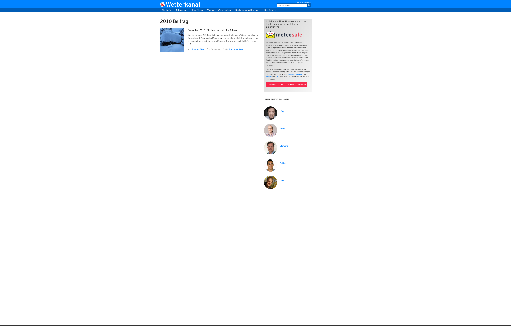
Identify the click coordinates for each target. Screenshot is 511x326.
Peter (282, 128)
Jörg (282, 111)
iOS (277, 77)
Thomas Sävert (199, 49)
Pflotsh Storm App (295, 74)
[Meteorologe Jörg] (270, 113)
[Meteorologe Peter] (270, 130)
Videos (210, 10)
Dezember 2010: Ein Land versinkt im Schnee (213, 30)
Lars (282, 180)
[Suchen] (309, 5)
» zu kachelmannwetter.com (302, 2)
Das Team (269, 10)
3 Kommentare (236, 49)
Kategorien (181, 10)
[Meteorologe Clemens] (270, 147)
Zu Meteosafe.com (275, 84)
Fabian (283, 163)
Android (269, 77)
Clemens (284, 146)
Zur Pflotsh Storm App (296, 84)
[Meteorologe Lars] (270, 182)
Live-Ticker (197, 10)
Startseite (167, 10)
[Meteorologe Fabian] (270, 165)
